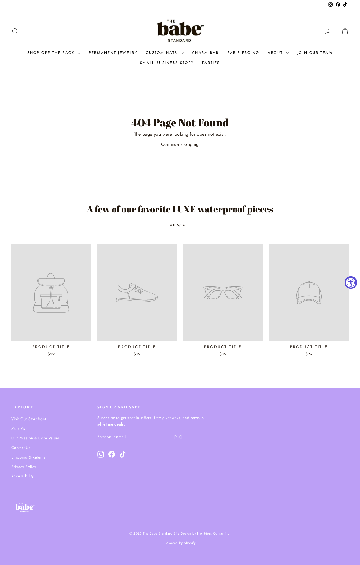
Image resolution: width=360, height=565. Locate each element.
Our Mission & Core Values (35, 438)
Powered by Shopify (180, 543)
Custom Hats (162, 52)
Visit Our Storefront (28, 419)
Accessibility (22, 476)
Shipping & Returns (28, 457)
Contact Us (20, 447)
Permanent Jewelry (113, 52)
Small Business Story (167, 62)
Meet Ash (19, 428)
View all (180, 225)
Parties (211, 62)
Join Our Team (315, 52)
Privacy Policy (23, 467)
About (276, 52)
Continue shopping (180, 144)
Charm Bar (205, 52)
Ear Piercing (243, 52)
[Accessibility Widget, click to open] (351, 282)
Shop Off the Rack (51, 52)
